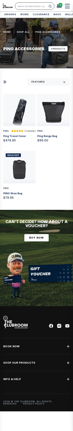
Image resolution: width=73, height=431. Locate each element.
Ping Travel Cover (14, 136)
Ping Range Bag (47, 136)
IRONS (24, 14)
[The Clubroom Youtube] (67, 325)
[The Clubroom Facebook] (51, 325)
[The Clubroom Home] (7, 6)
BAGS (57, 14)
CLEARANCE (41, 14)
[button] (17, 131)
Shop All (23, 32)
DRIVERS (10, 14)
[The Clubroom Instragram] (59, 325)
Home (7, 32)
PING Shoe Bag (12, 193)
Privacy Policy (34, 403)
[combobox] (32, 6)
